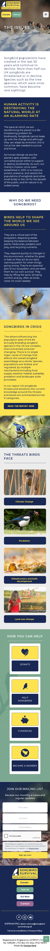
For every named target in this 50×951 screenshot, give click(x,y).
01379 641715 (12, 924)
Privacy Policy (34, 848)
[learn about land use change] (25, 600)
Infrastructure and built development (24, 580)
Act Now (25, 896)
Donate (6, 14)
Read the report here (21, 406)
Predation (24, 541)
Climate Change (24, 501)
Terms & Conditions (17, 930)
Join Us (16, 14)
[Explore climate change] (25, 482)
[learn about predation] (25, 521)
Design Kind (30, 945)
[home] (11, 5)
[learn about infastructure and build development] (25, 560)
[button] (46, 14)
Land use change (24, 619)
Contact (25, 903)
